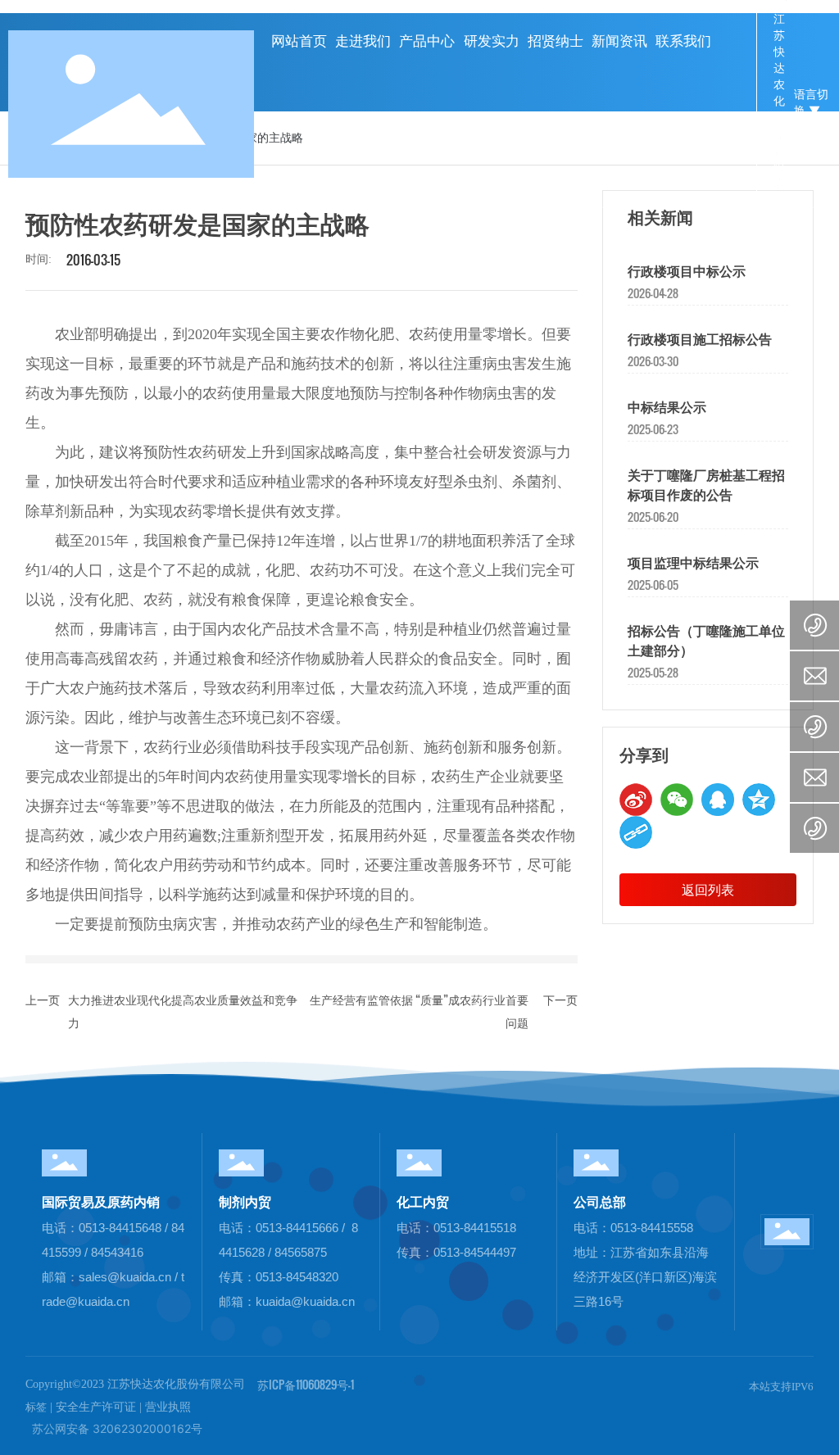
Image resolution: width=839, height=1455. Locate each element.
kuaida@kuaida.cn (305, 1301)
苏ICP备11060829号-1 (305, 1384)
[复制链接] (635, 832)
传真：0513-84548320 (278, 1277)
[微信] (676, 799)
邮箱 (54, 1277)
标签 (36, 1407)
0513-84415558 (651, 1228)
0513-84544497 (474, 1252)
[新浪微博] (635, 799)
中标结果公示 (667, 408)
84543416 (117, 1252)
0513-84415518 (474, 1228)
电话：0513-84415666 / (282, 1228)
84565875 (300, 1252)
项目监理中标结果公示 (693, 563)
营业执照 (168, 1407)
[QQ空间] (758, 799)
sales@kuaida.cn (125, 1277)
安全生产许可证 (96, 1407)
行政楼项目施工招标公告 (700, 340)
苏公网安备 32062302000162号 (113, 1428)
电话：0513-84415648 (103, 1228)
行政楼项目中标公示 (687, 272)
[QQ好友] (717, 799)
